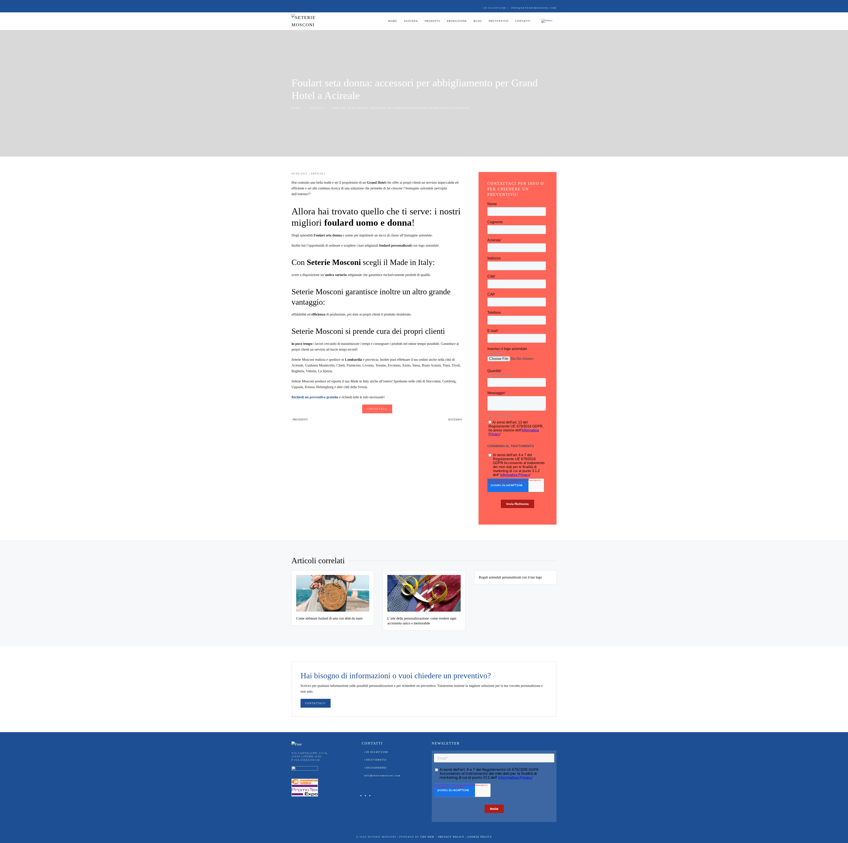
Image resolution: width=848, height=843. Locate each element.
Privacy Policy (451, 836)
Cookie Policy (480, 836)
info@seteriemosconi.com (382, 775)
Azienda (411, 21)
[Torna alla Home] (314, 21)
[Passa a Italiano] (547, 21)
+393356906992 (375, 767)
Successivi (455, 419)
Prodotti (432, 21)
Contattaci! (377, 409)
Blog (478, 21)
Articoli (318, 173)
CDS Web (427, 836)
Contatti (523, 21)
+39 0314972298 (376, 752)
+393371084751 (375, 759)
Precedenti (300, 419)
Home (392, 21)
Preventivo (499, 21)
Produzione (457, 21)
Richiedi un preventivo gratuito (315, 397)
